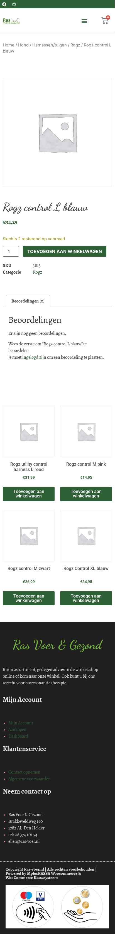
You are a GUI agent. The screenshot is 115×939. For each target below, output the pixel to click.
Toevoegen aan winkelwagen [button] (28, 494)
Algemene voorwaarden (29, 778)
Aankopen (17, 729)
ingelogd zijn (34, 357)
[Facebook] (4, 4)
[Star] (14, 4)
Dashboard (18, 736)
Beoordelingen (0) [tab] (28, 301)
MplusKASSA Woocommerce (52, 873)
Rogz (75, 45)
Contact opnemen (24, 772)
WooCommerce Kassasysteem (32, 877)
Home (8, 45)
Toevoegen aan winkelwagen (64, 251)
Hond (23, 45)
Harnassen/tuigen (49, 45)
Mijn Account (20, 722)
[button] (84, 20)
